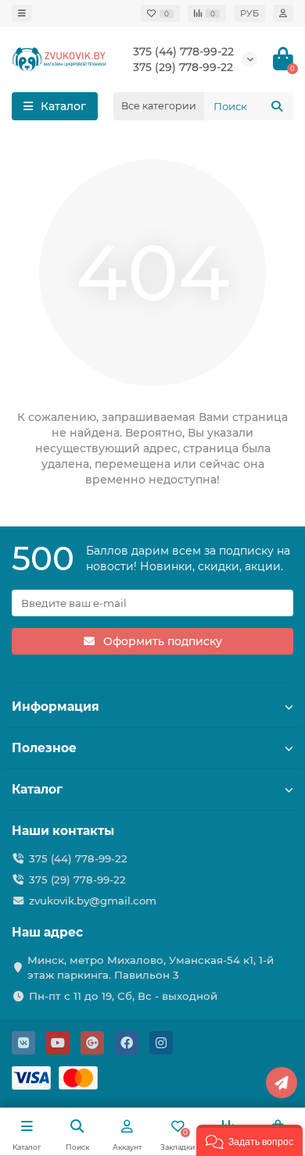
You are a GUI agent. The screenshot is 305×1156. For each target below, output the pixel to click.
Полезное (44, 747)
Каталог (37, 789)
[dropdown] (22, 13)
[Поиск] (276, 106)
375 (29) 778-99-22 (77, 879)
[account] (283, 13)
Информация (55, 706)
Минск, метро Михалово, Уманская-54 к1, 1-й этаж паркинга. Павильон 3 (150, 967)
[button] (249, 1140)
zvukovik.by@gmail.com (92, 900)
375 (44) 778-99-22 (183, 52)
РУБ (249, 13)
